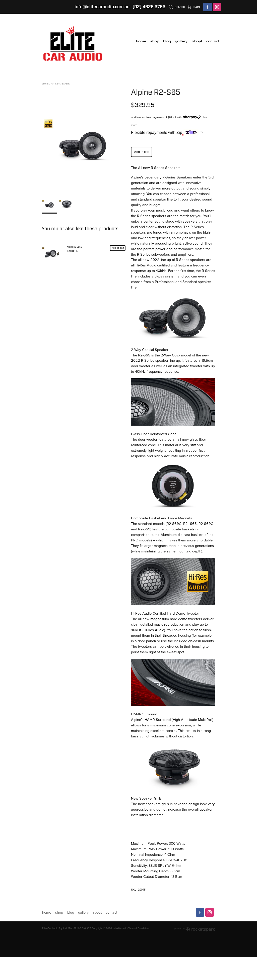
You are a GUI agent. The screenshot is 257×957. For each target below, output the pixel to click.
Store (45, 83)
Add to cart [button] (141, 151)
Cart (196, 7)
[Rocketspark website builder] (194, 929)
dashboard (120, 928)
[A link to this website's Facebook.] (207, 7)
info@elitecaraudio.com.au (102, 7)
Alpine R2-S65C (74, 246)
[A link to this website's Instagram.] (217, 7)
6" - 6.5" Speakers (60, 83)
